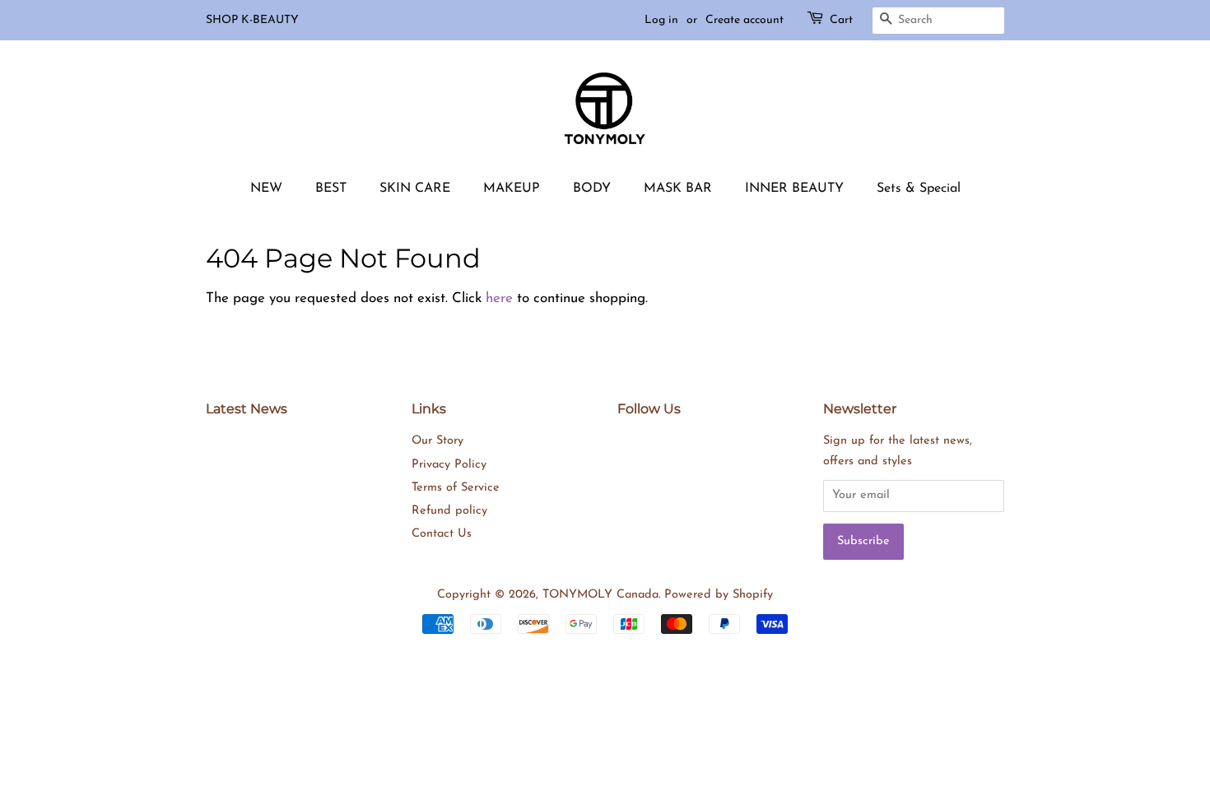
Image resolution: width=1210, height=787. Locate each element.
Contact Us (442, 534)
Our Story (437, 441)
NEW (266, 188)
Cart (841, 20)
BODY (592, 188)
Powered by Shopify (718, 595)
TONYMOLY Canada (600, 595)
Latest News (246, 409)
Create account (744, 20)
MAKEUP (511, 188)
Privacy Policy (449, 465)
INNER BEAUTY (794, 188)
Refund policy (449, 511)
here (499, 298)
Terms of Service (456, 488)
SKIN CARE (414, 188)
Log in (661, 20)
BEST (331, 188)
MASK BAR (678, 188)
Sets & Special (919, 188)
